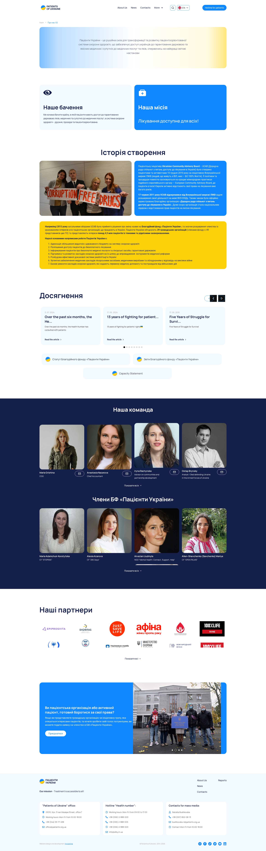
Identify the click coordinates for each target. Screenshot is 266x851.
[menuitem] (183, 7)
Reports (222, 780)
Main (41, 22)
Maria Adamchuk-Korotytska (54, 556)
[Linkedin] (225, 843)
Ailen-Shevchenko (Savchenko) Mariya (202, 556)
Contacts (145, 7)
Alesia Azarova (95, 556)
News (133, 7)
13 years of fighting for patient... (132, 316)
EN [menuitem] (183, 7)
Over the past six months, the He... (68, 319)
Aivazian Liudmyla (143, 556)
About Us (122, 7)
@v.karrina (69, 844)
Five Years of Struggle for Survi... (189, 319)
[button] (221, 298)
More (157, 7)
